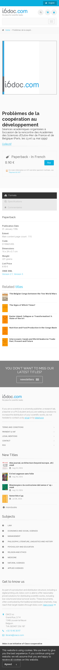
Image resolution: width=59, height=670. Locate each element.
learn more (48, 605)
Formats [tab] (12, 195)
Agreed (8, 664)
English (51, 3)
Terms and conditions (12, 427)
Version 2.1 (7, 274)
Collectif (6, 143)
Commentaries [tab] (14, 207)
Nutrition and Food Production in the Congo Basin (33, 328)
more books (11, 507)
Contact (6, 441)
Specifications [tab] (14, 201)
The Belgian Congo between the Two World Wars (33, 294)
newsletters (27, 379)
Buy (49, 163)
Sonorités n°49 (16, 496)
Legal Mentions (9, 436)
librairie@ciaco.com (15, 635)
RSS (4, 445)
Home (7, 30)
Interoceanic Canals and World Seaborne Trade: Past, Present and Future (32, 340)
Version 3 (18, 274)
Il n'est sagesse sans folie (21, 474)
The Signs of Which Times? (22, 305)
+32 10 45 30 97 (13, 631)
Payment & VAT (14, 172)
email (27, 418)
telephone (39, 418)
